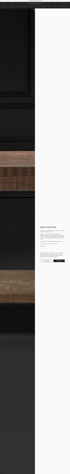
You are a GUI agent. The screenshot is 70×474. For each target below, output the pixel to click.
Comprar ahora (59, 260)
